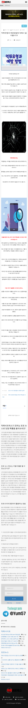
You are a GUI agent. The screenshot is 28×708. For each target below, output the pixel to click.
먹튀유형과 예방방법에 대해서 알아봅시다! (13, 675)
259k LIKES (7, 697)
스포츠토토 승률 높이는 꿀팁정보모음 (11, 660)
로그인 (14, 598)
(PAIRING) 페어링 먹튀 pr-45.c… (9, 643)
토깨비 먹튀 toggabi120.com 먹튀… (10, 645)
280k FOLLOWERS (8, 699)
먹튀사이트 (5, 631)
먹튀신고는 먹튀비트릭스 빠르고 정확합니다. (13, 668)
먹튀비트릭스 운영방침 (9, 627)
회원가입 (9, 603)
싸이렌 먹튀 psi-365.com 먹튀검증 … (11, 634)
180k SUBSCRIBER (21, 699)
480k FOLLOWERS (19, 697)
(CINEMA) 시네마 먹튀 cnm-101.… (10, 636)
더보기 (6, 647)
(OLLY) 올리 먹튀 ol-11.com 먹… (9, 641)
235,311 (18, 40)
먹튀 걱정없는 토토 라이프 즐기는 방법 (12, 655)
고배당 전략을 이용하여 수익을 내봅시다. (12, 664)
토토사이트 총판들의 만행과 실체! (16, 390)
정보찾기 (18, 603)
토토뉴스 (5, 652)
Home (1, 5)
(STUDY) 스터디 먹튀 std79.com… (10, 639)
